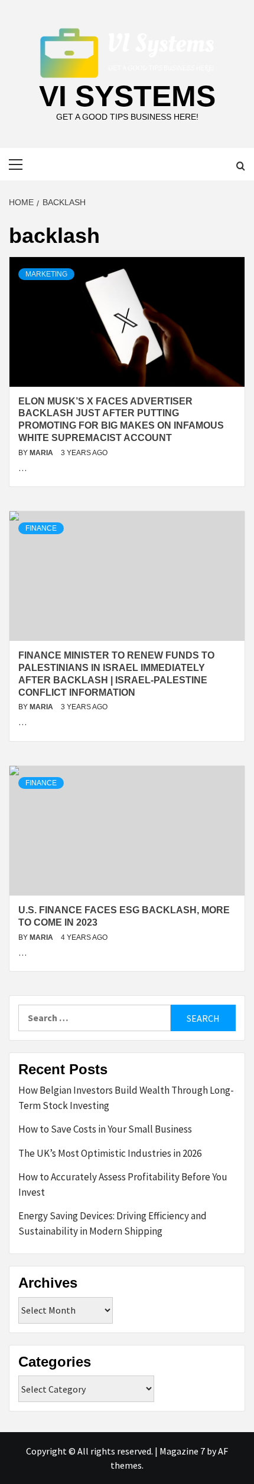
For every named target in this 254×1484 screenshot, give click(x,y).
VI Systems (127, 96)
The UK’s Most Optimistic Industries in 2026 (109, 1153)
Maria (42, 453)
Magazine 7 (182, 1451)
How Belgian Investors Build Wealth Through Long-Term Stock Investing (126, 1098)
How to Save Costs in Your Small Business (105, 1129)
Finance (41, 528)
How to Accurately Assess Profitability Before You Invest (122, 1184)
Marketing (46, 274)
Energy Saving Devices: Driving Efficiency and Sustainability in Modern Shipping (112, 1223)
